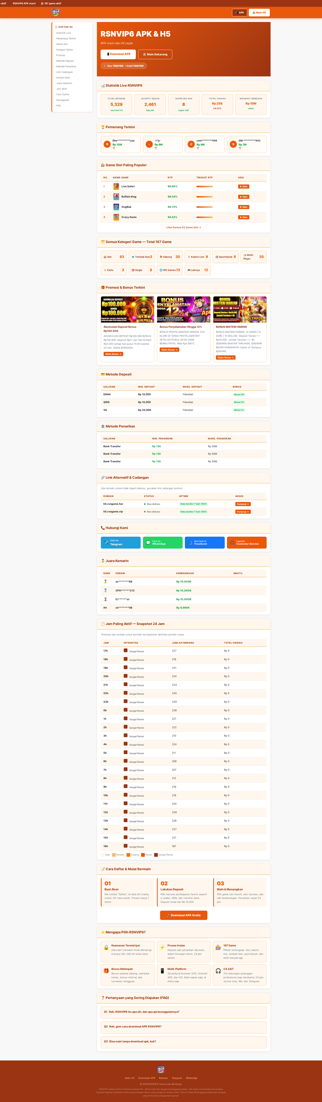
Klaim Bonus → (113, 354)
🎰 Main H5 (259, 12)
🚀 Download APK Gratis (184, 915)
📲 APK (239, 12)
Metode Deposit (65, 60)
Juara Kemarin (64, 83)
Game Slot (62, 44)
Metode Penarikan (66, 66)
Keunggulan (62, 100)
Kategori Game (64, 49)
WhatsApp (191, 1078)
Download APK (146, 1077)
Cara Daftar (62, 94)
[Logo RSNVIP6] (56, 12)
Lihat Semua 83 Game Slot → (183, 227)
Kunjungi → (243, 504)
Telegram (177, 1077)
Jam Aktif (61, 88)
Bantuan (163, 1078)
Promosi (60, 55)
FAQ (58, 105)
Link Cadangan (64, 72)
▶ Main (243, 186)
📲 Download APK (118, 54)
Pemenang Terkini (66, 38)
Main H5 (130, 1077)
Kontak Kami (63, 77)
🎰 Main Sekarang (155, 54)
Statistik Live (63, 32)
